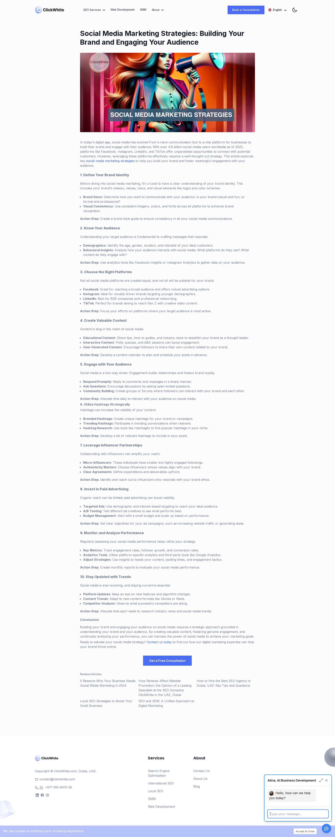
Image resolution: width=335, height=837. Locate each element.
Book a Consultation (246, 9)
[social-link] (37, 795)
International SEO (161, 783)
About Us (200, 779)
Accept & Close (305, 831)
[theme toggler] (294, 9)
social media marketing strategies (110, 161)
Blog (196, 786)
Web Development (123, 9)
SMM (143, 9)
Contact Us (201, 771)
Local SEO (155, 791)
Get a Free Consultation (167, 661)
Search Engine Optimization (158, 773)
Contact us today (159, 642)
